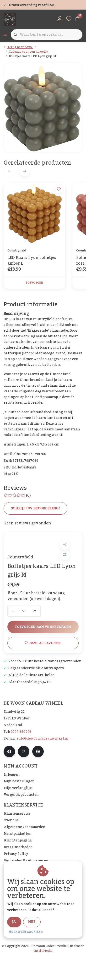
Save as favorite (45, 643)
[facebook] (9, 751)
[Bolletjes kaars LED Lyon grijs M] (43, 108)
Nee (32, 921)
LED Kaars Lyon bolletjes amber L (31, 260)
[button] (65, 545)
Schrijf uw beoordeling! (35, 508)
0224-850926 (21, 732)
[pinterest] (38, 751)
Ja (14, 921)
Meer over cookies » (26, 931)
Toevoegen (34, 282)
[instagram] (23, 751)
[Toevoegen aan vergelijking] (65, 555)
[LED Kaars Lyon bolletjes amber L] (34, 213)
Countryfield (20, 557)
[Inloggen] (59, 19)
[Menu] (5, 35)
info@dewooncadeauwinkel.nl (43, 738)
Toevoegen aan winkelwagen (43, 626)
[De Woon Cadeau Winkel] (10, 19)
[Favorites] (68, 19)
